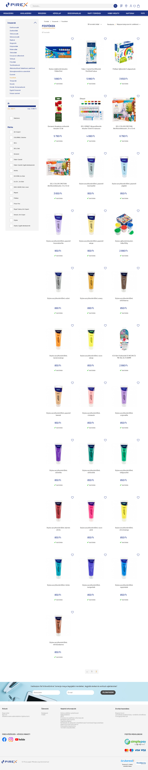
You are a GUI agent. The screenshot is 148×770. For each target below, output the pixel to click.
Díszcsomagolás (74, 13)
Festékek (13, 78)
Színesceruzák (14, 37)
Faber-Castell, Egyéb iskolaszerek (24, 165)
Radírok (12, 40)
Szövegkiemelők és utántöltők (20, 71)
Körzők (12, 84)
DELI (15, 143)
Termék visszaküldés (67, 728)
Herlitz (16, 170)
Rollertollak (13, 49)
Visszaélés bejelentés (68, 726)
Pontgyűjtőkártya (121, 716)
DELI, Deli (17, 148)
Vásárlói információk (68, 709)
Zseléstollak (14, 30)
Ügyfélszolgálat (66, 721)
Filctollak (13, 62)
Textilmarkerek (15, 65)
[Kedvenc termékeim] (134, 6)
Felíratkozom (108, 692)
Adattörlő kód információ (69, 724)
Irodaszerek (8, 13)
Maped (16, 192)
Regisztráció (119, 713)
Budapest (44, 713)
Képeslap (57, 13)
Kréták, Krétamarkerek (17, 87)
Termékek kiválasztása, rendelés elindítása (130, 715)
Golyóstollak (14, 46)
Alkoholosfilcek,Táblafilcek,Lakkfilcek (22, 68)
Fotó (143, 13)
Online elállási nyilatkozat (69, 713)
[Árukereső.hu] (127, 762)
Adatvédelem (65, 715)
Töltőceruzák (14, 34)
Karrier (4, 715)
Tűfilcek (12, 59)
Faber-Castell (18, 159)
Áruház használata (122, 709)
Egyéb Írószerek (15, 90)
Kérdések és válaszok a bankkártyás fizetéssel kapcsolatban (81, 723)
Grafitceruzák (14, 27)
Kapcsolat (5, 713)
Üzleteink (45, 709)
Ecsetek (12, 74)
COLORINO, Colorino (20, 137)
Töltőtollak (13, 52)
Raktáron (17, 118)
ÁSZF (62, 716)
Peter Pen (17, 203)
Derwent (16, 154)
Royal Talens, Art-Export (21, 209)
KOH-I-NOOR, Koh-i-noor (21, 187)
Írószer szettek (15, 93)
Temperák (13, 81)
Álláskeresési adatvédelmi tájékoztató (15, 716)
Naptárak (130, 13)
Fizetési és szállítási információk (72, 718)
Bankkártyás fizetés (67, 719)
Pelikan (16, 198)
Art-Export (17, 132)
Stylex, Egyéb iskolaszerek (22, 226)
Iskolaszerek (25, 13)
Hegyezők (13, 43)
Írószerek (42, 13)
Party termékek (94, 13)
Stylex (16, 220)
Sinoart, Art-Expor (19, 215)
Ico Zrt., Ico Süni (19, 181)
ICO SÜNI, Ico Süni (19, 176)
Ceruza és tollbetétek (17, 56)
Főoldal (46, 21)
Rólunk (5, 709)
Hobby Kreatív (113, 13)
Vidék (43, 715)
